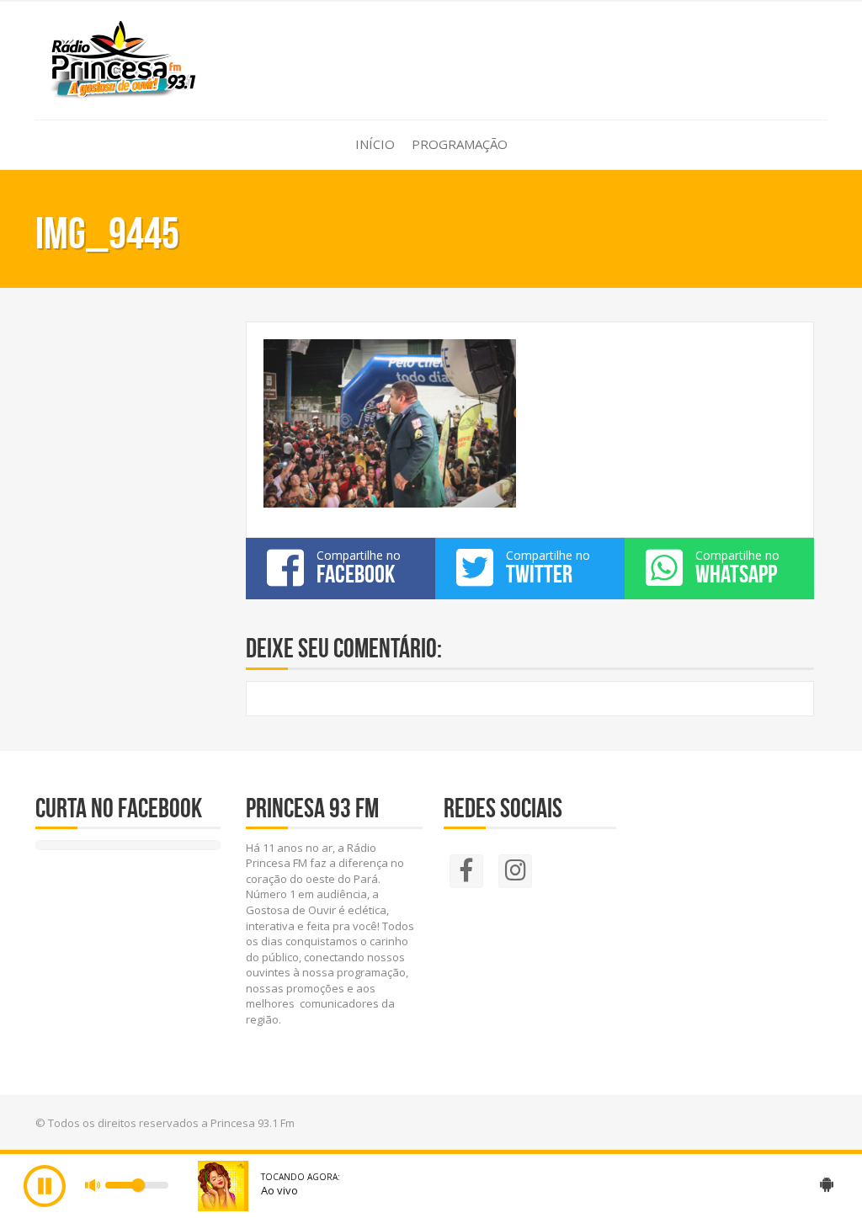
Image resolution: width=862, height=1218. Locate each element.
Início (375, 144)
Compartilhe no (359, 567)
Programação (460, 144)
